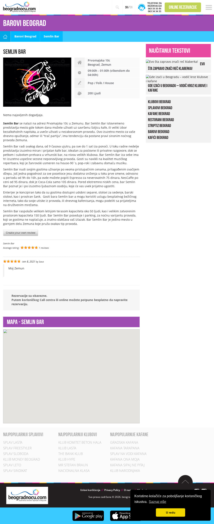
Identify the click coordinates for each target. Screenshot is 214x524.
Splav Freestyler (17, 448)
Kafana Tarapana (124, 448)
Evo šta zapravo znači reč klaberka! (176, 66)
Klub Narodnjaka (125, 470)
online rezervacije (183, 7)
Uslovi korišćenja (90, 490)
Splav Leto (12, 465)
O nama (128, 490)
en (131, 7)
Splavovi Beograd (160, 107)
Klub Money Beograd (21, 459)
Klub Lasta (67, 448)
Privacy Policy (112, 490)
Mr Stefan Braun (73, 465)
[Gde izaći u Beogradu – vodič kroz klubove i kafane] (177, 79)
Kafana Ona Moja (125, 459)
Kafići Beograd (158, 137)
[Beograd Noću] (27, 495)
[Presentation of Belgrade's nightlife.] (20, 7)
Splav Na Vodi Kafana (128, 453)
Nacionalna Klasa (74, 470)
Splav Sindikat (15, 470)
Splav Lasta (12, 442)
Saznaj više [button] (157, 502)
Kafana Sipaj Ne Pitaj (127, 465)
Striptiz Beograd (159, 125)
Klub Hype (66, 459)
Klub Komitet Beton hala (79, 442)
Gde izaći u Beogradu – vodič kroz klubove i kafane (177, 87)
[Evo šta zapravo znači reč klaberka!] (172, 61)
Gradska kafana (124, 442)
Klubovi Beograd (159, 101)
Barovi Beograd (25, 36)
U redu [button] (170, 512)
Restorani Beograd (161, 119)
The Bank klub (70, 453)
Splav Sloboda (15, 453)
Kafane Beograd (159, 113)
